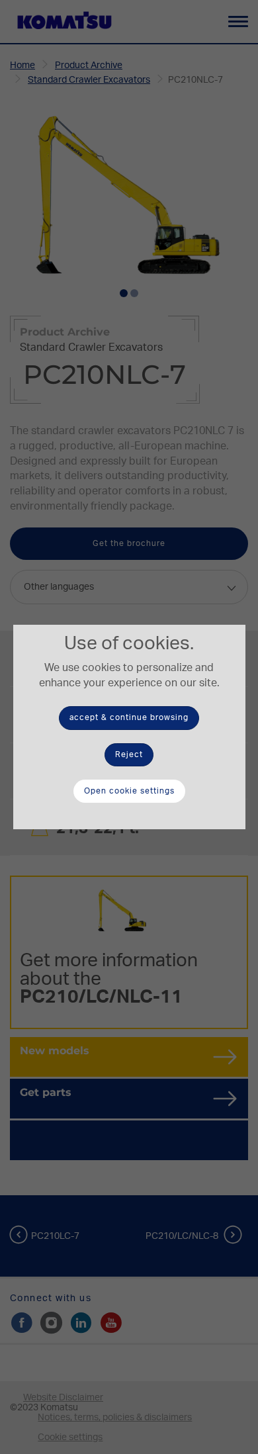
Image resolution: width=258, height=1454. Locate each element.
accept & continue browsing (129, 717)
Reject (129, 754)
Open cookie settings (129, 791)
